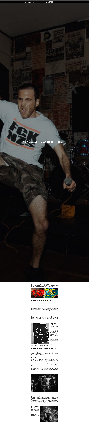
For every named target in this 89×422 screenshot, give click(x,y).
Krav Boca (32, 0)
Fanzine (51, 2)
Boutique (29, 0)
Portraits (42, 2)
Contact (36, 0)
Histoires (47, 2)
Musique (34, 2)
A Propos (26, 0)
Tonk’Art (38, 2)
